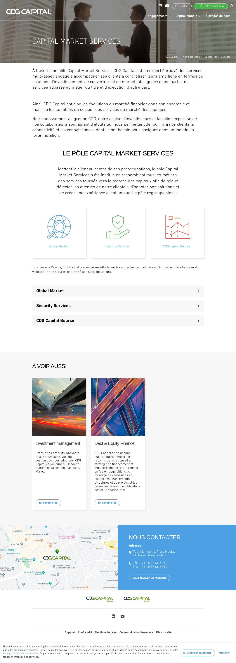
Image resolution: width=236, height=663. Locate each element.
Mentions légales (106, 632)
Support (70, 632)
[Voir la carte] (59, 557)
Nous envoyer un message (149, 578)
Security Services (117, 246)
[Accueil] (29, 11)
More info (224, 653)
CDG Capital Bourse (176, 246)
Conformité (85, 632)
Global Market (58, 246)
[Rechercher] (231, 6)
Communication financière (136, 632)
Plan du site (163, 632)
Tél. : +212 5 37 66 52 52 (150, 563)
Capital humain (186, 16)
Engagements (157, 16)
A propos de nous (218, 16)
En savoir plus (48, 502)
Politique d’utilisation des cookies (21, 653)
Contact (183, 6)
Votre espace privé (214, 6)
